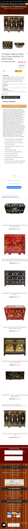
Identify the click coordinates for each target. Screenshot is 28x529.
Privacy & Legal (14, 510)
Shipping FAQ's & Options (14, 506)
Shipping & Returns (14, 494)
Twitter (14, 478)
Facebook (12, 478)
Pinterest (15, 478)
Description (14, 106)
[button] (3, 525)
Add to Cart (11, 97)
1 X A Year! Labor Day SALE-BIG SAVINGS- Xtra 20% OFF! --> (14, 1)
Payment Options (14, 508)
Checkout (21, 3)
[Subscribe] (23, 451)
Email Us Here (14, 470)
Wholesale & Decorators (14, 496)
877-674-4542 (5, 3)
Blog (14, 3)
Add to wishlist (9, 101)
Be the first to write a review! (14, 187)
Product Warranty (14, 492)
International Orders (14, 504)
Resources (14, 498)
